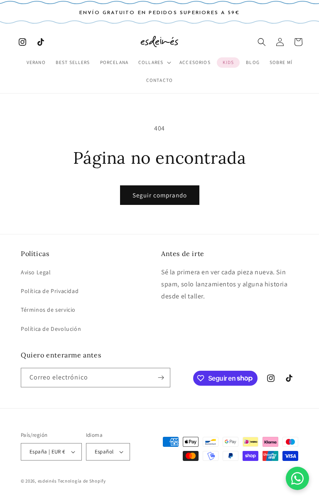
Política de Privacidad (50, 291)
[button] (153, 62)
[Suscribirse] (161, 377)
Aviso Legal (36, 272)
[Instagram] (22, 42)
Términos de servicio (48, 309)
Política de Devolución (51, 329)
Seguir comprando (160, 195)
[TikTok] (41, 42)
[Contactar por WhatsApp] (297, 478)
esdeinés (47, 481)
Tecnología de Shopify (82, 481)
